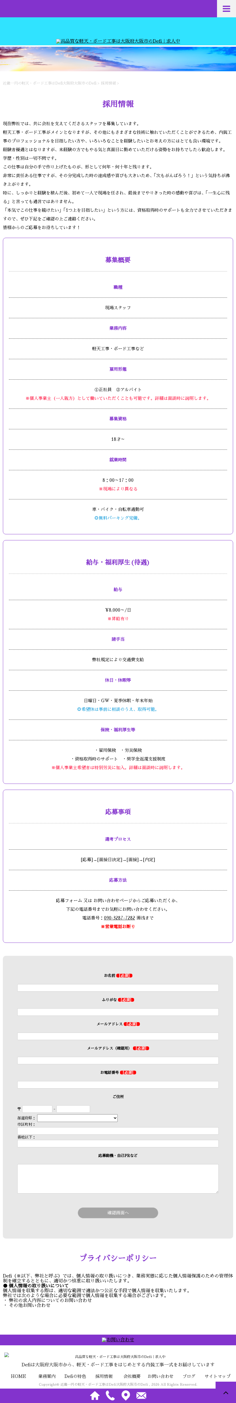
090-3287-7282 (119, 918)
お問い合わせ (161, 1376)
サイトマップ (218, 1376)
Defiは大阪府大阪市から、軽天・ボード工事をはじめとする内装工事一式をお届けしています (118, 1365)
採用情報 (104, 1376)
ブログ (188, 1376)
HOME (18, 1376)
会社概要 (132, 1376)
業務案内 (47, 1376)
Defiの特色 (75, 1376)
